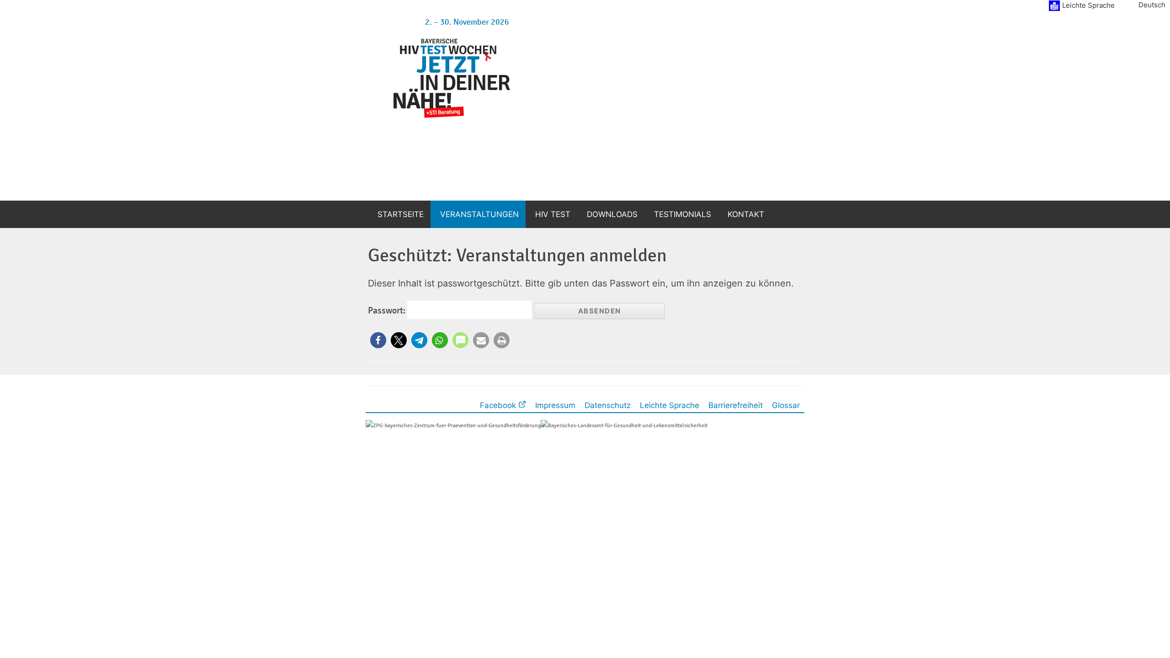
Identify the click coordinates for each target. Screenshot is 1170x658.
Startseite (401, 214)
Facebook (499, 405)
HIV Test (552, 214)
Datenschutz (608, 405)
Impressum (555, 405)
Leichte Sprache (1088, 5)
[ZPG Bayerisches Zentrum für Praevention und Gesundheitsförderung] (453, 425)
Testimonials (682, 214)
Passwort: (387, 310)
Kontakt (746, 214)
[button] (378, 340)
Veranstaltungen (479, 214)
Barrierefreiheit (735, 405)
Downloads (612, 214)
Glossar (786, 405)
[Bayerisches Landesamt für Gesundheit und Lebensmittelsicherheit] (624, 425)
